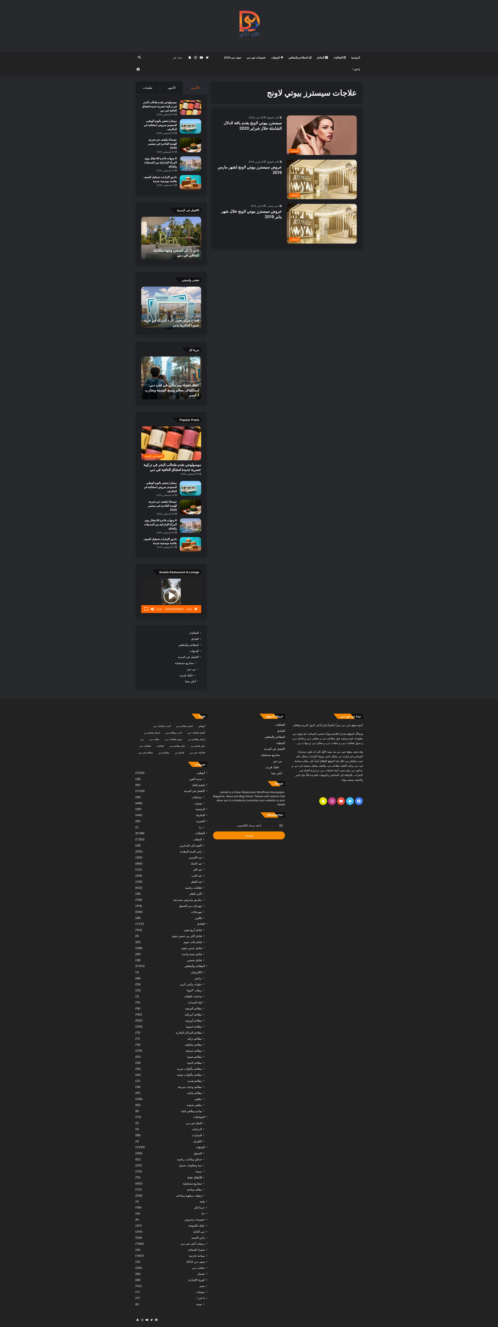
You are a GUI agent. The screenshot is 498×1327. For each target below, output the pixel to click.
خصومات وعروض (195, 1219)
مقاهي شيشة (194, 1105)
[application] (171, 596)
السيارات (197, 1135)
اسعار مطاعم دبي (196, 739)
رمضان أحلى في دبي (193, 1243)
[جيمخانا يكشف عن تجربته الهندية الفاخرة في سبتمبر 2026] (190, 145)
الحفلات (197, 839)
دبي (142, 739)
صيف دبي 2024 (232, 57)
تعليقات (147, 88)
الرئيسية (355, 57)
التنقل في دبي (194, 1123)
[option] (171, 238)
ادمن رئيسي (273, 205)
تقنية (202, 1201)
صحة (199, 1304)
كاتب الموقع (273, 117)
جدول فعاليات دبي (173, 739)
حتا (203, 1213)
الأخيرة (195, 88)
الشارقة (200, 815)
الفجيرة (200, 821)
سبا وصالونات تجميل (190, 1165)
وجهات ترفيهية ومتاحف (189, 1195)
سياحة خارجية (197, 1255)
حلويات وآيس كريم (191, 984)
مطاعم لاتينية (194, 1062)
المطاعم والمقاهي (298, 57)
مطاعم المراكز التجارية (189, 1032)
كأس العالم (195, 893)
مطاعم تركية (194, 1038)
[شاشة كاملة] (146, 609)
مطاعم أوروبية (193, 1020)
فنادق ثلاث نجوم (193, 942)
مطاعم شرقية (194, 1050)
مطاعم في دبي (145, 752)
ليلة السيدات (195, 1002)
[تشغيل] (196, 609)
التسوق (198, 1153)
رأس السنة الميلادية (191, 851)
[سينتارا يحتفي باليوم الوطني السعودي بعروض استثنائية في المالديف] (190, 126)
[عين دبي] (249, 26)
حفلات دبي (154, 739)
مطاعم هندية (195, 1080)
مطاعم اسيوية (194, 1026)
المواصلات (199, 1116)
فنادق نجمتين (194, 960)
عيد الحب (196, 875)
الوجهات (276, 57)
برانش (198, 978)
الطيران (197, 1141)
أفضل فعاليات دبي (196, 732)
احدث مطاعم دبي (173, 732)
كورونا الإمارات (196, 1279)
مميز (202, 1285)
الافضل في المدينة (188, 657)
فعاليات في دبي (197, 752)
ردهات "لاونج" (194, 990)
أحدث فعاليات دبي (162, 726)
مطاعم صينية (194, 1056)
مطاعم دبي (163, 752)
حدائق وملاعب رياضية (189, 1159)
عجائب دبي (198, 1267)
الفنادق (321, 57)
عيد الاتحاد (196, 863)
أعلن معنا (190, 681)
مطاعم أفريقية (193, 1008)
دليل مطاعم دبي (177, 745)
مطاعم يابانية (194, 1093)
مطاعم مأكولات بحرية (189, 1068)
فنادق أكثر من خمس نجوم (187, 936)
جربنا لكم (199, 1207)
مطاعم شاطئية (193, 1044)
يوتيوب (198, 803)
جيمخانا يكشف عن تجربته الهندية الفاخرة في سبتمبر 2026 (162, 143)
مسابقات (197, 797)
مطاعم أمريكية (193, 1014)
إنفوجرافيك (198, 784)
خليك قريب (186, 675)
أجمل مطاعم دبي (184, 726)
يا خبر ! (356, 69)
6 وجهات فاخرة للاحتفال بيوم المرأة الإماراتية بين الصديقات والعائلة (160, 162)
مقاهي (198, 1099)
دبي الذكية (199, 1231)
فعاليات (160, 745)
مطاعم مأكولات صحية (189, 1074)
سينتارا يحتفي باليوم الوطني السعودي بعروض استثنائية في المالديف (160, 125)
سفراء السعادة (196, 1249)
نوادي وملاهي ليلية (191, 1111)
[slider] (174, 609)
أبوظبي (201, 726)
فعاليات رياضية (193, 887)
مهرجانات (196, 911)
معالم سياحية (194, 1189)
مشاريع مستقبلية (184, 663)
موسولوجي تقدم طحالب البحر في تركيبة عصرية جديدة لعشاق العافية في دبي (159, 106)
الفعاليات (338, 57)
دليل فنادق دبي (198, 745)
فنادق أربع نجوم (193, 930)
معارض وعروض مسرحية (187, 899)
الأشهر (172, 88)
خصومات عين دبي (256, 57)
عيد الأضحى (195, 857)
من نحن (191, 669)
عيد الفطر (196, 881)
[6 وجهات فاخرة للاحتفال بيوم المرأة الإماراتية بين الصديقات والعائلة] (190, 163)
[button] (171, 596)
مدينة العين (195, 779)
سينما (199, 1171)
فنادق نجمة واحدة (192, 954)
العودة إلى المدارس (191, 845)
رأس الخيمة (198, 1237)
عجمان (201, 1273)
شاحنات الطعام (193, 996)
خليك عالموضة (196, 1225)
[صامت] (152, 609)
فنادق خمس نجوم (192, 948)
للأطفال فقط (194, 1177)
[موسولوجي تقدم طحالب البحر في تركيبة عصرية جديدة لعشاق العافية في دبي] (190, 107)
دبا (200, 827)
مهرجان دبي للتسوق (190, 905)
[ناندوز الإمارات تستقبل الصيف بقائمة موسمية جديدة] (190, 182)
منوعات (200, 1292)
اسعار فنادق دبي (152, 732)
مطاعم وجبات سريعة (190, 1086)
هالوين (198, 917)
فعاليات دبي (145, 745)
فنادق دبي (179, 752)
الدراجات (197, 1129)
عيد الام (197, 869)
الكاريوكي (196, 972)
